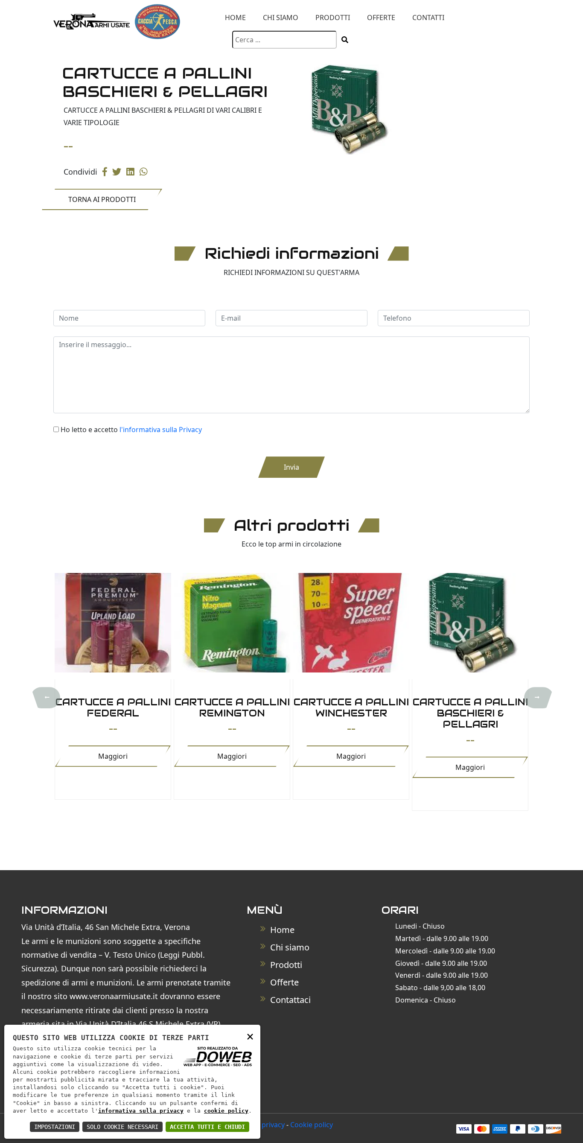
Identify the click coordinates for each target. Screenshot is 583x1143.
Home (235, 17)
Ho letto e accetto (131, 429)
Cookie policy (311, 1124)
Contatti (428, 17)
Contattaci (289, 1000)
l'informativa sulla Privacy (161, 429)
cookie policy (226, 1111)
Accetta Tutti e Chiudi (207, 1126)
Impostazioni (54, 1126)
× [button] (250, 1036)
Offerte (381, 17)
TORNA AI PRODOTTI (102, 199)
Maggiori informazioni (113, 759)
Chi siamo (280, 17)
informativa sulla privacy (141, 1111)
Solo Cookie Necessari (122, 1126)
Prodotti (332, 17)
